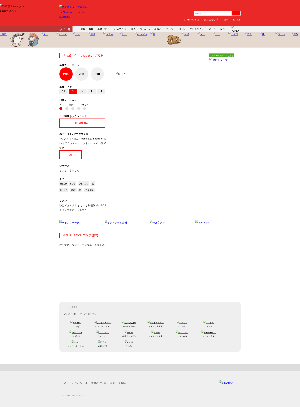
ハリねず (76, 326)
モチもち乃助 (129, 326)
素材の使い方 (211, 19)
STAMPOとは (191, 19)
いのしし (84, 183)
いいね (181, 28)
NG (91, 28)
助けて (64, 190)
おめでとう (120, 28)
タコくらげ (182, 336)
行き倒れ (90, 190)
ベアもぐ (182, 326)
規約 (226, 19)
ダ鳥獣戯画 (102, 346)
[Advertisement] (221, 109)
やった (212, 28)
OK (83, 28)
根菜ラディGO (129, 336)
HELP (63, 183)
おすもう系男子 (155, 326)
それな (169, 28)
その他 (129, 346)
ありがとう (103, 28)
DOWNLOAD (82, 123)
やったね (145, 28)
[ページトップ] (150, 367)
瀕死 (73, 190)
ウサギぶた (76, 336)
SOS (72, 183)
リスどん (209, 326)
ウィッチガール (102, 326)
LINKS (237, 19)
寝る (133, 28)
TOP (65, 382)
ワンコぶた (102, 336)
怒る (222, 28)
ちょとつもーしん (69, 170)
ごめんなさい (196, 28)
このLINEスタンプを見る (221, 55)
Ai (70, 154)
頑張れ (158, 28)
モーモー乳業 (208, 336)
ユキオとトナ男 (155, 336)
